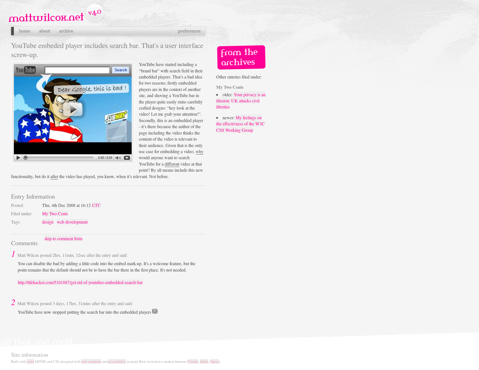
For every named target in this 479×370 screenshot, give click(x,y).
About (44, 31)
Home (24, 31)
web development (72, 222)
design (47, 222)
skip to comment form (63, 238)
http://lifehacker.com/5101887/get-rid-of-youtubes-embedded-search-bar (80, 282)
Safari (204, 361)
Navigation (57, 13)
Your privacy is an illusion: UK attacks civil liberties (241, 101)
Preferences (188, 31)
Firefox (193, 361)
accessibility (117, 361)
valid (30, 361)
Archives (66, 31)
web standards (91, 361)
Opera (214, 361)
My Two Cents (55, 213)
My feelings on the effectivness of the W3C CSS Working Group (240, 124)
